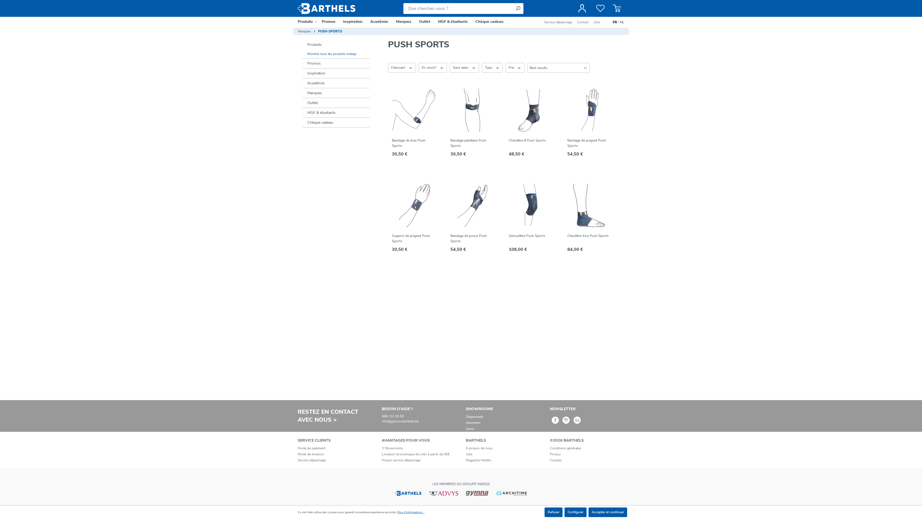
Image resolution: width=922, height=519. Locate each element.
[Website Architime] (511, 493)
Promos (314, 63)
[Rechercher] (517, 8)
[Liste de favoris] (600, 8)
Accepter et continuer (608, 512)
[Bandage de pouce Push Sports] (472, 206)
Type (489, 67)
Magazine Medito (478, 460)
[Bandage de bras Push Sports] (414, 110)
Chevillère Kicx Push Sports (588, 236)
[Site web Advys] (443, 493)
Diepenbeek (474, 416)
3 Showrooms (392, 448)
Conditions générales (565, 448)
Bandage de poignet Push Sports (586, 143)
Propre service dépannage (401, 460)
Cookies (556, 460)
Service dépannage (558, 22)
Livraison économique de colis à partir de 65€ (416, 454)
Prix (512, 67)
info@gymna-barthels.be (400, 421)
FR (615, 22)
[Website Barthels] (408, 493)
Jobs (597, 22)
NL (622, 22)
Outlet (312, 102)
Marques (314, 93)
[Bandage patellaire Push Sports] (472, 110)
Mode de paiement (311, 448)
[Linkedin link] (577, 422)
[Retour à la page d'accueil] (326, 8)
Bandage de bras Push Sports (408, 143)
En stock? (429, 67)
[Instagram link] (566, 422)
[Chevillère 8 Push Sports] (530, 110)
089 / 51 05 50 (393, 416)
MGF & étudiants (321, 112)
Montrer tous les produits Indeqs (332, 54)
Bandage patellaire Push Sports (468, 143)
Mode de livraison (311, 454)
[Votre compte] (582, 8)
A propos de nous (479, 448)
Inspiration (316, 73)
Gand (470, 428)
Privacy (555, 454)
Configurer (575, 512)
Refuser (553, 512)
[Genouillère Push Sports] (530, 206)
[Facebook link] (555, 422)
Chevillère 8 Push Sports (527, 140)
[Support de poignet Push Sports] (414, 206)
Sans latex (461, 67)
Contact (583, 22)
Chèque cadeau (320, 122)
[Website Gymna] (477, 493)
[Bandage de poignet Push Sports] (589, 110)
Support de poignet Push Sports (411, 238)
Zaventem (473, 422)
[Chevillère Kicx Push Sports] (589, 206)
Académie (315, 83)
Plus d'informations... (411, 512)
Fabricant (398, 67)
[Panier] (617, 8)
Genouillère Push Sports (527, 236)
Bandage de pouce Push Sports (468, 238)
